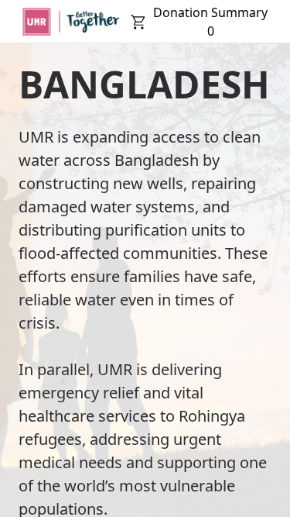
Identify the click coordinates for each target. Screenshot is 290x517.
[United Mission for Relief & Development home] (70, 21)
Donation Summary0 (210, 21)
